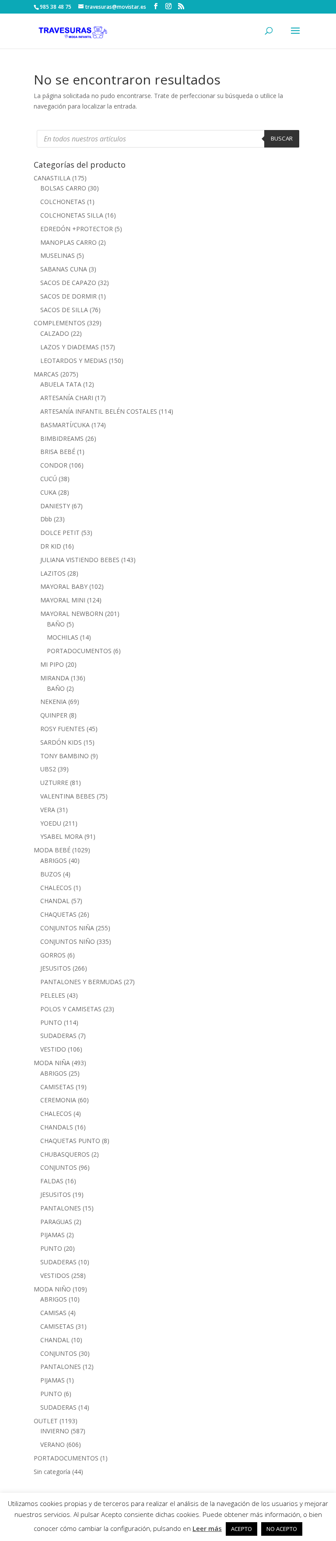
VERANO (52, 1444)
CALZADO (54, 333)
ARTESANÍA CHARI (66, 398)
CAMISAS (53, 1313)
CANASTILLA (52, 178)
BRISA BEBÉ (57, 451)
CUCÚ (48, 479)
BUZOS (50, 874)
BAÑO (56, 624)
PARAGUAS (56, 1221)
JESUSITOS (55, 968)
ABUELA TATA (60, 384)
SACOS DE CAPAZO (68, 282)
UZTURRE (54, 782)
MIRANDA (54, 678)
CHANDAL (55, 901)
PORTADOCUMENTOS (79, 651)
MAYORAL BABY (64, 586)
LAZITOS (53, 573)
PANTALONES (60, 1208)
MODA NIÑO (52, 1289)
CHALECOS (56, 887)
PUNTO (51, 1022)
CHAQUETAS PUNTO (70, 1140)
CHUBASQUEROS (65, 1154)
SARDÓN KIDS (61, 742)
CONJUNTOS (58, 1167)
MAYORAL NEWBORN (71, 613)
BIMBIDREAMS (62, 438)
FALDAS (51, 1181)
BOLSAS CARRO (63, 188)
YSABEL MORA (61, 836)
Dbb (46, 519)
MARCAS (46, 374)
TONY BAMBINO (64, 756)
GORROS (53, 955)
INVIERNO (54, 1431)
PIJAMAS (52, 1235)
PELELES (52, 995)
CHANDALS (56, 1127)
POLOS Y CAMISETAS (71, 1009)
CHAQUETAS (58, 914)
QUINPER (53, 715)
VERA (47, 810)
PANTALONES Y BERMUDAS (81, 982)
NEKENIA (53, 701)
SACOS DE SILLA (64, 310)
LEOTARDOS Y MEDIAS (73, 360)
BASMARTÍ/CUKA (65, 425)
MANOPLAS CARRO (68, 242)
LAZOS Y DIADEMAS (69, 347)
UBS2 (48, 769)
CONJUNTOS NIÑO (67, 941)
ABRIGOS (53, 860)
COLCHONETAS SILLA (71, 215)
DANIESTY (55, 506)
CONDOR (53, 465)
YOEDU (50, 823)
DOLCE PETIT (60, 532)
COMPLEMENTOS (59, 323)
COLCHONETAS (62, 201)
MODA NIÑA (52, 1063)
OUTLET (46, 1421)
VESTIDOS (55, 1275)
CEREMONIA (58, 1100)
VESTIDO (53, 1049)
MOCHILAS (62, 637)
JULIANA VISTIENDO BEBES (79, 560)
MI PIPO (52, 664)
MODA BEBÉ (52, 850)
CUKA (48, 492)
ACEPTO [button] (241, 1529)
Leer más (207, 1528)
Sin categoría (52, 1471)
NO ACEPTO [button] (281, 1529)
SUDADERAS (58, 1035)
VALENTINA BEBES (67, 796)
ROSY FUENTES (62, 729)
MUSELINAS (57, 255)
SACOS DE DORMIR (68, 296)
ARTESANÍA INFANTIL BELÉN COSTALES (98, 411)
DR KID (50, 546)
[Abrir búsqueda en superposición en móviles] (168, 139)
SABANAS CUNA (63, 269)
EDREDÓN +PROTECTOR (76, 229)
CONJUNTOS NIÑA (67, 928)
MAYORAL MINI (62, 600)
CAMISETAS (57, 1087)
